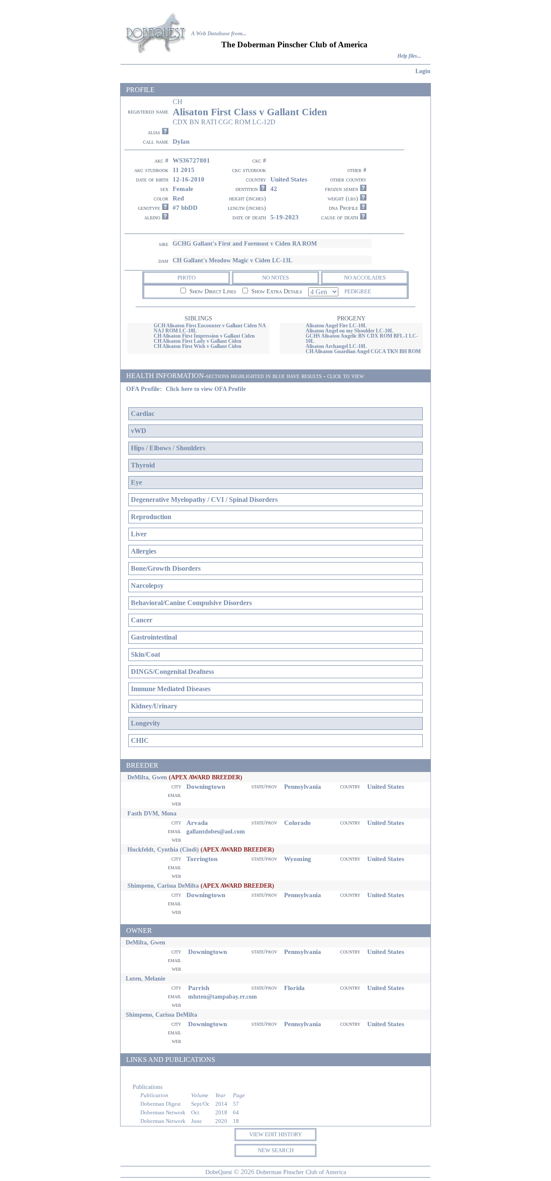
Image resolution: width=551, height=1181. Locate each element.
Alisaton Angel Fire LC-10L (336, 325)
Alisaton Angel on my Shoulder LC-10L (349, 330)
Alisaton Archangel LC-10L (336, 346)
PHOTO (186, 277)
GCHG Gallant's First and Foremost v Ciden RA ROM (245, 243)
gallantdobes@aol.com (215, 831)
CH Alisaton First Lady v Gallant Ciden (197, 341)
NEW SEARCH (276, 1150)
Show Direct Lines (212, 291)
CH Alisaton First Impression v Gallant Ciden (204, 335)
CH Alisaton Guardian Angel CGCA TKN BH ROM (363, 351)
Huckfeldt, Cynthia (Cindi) (163, 849)
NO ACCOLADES (365, 277)
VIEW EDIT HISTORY (275, 1134)
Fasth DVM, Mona (151, 813)
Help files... (409, 56)
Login (422, 71)
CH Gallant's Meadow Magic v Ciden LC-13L (232, 260)
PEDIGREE (357, 291)
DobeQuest (218, 1172)
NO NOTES (275, 277)
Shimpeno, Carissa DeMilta (163, 885)
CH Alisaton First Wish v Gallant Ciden (197, 346)
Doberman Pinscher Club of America (301, 1172)
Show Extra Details (276, 291)
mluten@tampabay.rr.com (222, 996)
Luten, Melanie (145, 978)
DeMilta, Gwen (147, 777)
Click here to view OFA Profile (206, 389)
